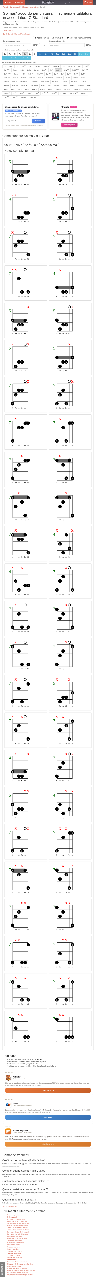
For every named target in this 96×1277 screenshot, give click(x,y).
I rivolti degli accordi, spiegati (17, 1268)
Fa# (11, 58)
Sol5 (63, 66)
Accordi (5, 7)
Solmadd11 (34, 97)
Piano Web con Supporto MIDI (17, 1221)
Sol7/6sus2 (24, 82)
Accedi (89, 2)
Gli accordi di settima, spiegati (17, 1273)
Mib (52, 54)
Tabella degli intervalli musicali (17, 1228)
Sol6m (29, 70)
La (30, 54)
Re (10, 54)
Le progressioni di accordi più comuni (20, 1275)
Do (5, 54)
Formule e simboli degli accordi (18, 1232)
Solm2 (15, 70)
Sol (25, 54)
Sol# (16, 58)
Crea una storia (48, 1090)
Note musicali (12, 1217)
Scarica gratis (69, 125)
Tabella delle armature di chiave (18, 1230)
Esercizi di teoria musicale (16, 1219)
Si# (28, 58)
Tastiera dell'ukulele (14, 1253)
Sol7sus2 (65, 82)
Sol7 (51, 70)
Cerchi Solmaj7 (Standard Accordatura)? (16, 34)
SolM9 (7, 93)
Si (35, 54)
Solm (11, 66)
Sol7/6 (14, 82)
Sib (75, 54)
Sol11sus (63, 93)
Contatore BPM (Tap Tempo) (17, 1238)
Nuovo (9, 2)
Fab (57, 54)
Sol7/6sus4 (34, 82)
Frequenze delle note (14, 1236)
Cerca (35, 45)
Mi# (5, 58)
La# (23, 58)
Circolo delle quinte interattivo (17, 1226)
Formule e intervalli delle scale (17, 1234)
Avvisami (38, 121)
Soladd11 (24, 97)
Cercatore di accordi (14, 1266)
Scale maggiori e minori (15, 1215)
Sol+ (17, 66)
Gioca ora (48, 1117)
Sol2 (79, 66)
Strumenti (20, 2)
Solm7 (15, 78)
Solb (63, 54)
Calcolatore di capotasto (15, 1243)
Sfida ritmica (11, 1260)
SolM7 (7, 78)
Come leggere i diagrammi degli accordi (21, 1270)
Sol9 (6, 97)
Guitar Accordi (15, 7)
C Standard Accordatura (30, 7)
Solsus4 (56, 66)
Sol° (30, 66)
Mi (15, 54)
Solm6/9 (83, 93)
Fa (20, 54)
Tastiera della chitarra (14, 1251)
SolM (44, 70)
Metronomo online (13, 1245)
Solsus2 (37, 66)
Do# (80, 54)
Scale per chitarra (13, 1249)
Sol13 (15, 97)
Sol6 (22, 70)
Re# (86, 54)
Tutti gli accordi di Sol (9, 1206)
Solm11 (77, 89)
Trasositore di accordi (14, 1240)
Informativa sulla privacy (35, 125)
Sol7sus (34, 86)
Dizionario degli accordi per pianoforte (20, 1264)
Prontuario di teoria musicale (17, 1262)
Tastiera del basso (13, 1255)
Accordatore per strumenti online (18, 1223)
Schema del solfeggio (14, 1258)
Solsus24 (71, 66)
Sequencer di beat (13, 1247)
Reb (46, 54)
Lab (69, 54)
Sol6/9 (36, 70)
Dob (40, 54)
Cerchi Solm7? (8, 31)
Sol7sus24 (74, 82)
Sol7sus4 (55, 82)
